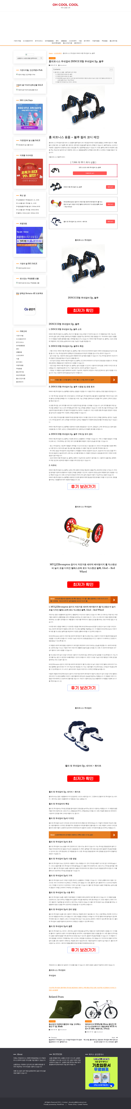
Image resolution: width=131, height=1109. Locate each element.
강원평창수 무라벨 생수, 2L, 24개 (28, 200)
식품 (80, 41)
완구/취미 (87, 41)
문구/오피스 (39, 41)
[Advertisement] (65, 24)
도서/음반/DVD (28, 41)
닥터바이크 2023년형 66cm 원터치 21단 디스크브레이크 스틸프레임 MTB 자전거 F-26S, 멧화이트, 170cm (101, 1026)
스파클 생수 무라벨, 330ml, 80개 (28, 210)
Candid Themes (83, 1104)
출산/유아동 (113, 41)
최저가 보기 (110, 187)
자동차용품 (95, 41)
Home (51, 53)
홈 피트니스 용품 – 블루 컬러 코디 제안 (65, 72)
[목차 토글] (110, 69)
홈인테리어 (77, 43)
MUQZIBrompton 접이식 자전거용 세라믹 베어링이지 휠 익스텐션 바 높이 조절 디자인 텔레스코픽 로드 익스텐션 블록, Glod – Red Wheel (84, 79)
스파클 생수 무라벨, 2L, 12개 (27, 203)
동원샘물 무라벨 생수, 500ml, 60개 (29, 206)
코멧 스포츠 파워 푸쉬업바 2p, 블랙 (90, 167)
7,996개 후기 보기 (89, 173)
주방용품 (104, 41)
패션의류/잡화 (56, 43)
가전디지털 (17, 41)
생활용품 (64, 41)
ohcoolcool (63, 65)
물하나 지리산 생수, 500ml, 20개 (28, 213)
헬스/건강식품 (67, 43)
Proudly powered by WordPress (54, 1104)
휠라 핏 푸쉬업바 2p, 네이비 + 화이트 (67, 82)
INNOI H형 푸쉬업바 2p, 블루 (64, 74)
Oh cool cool (66, 5)
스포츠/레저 (72, 41)
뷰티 (57, 41)
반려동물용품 (49, 41)
